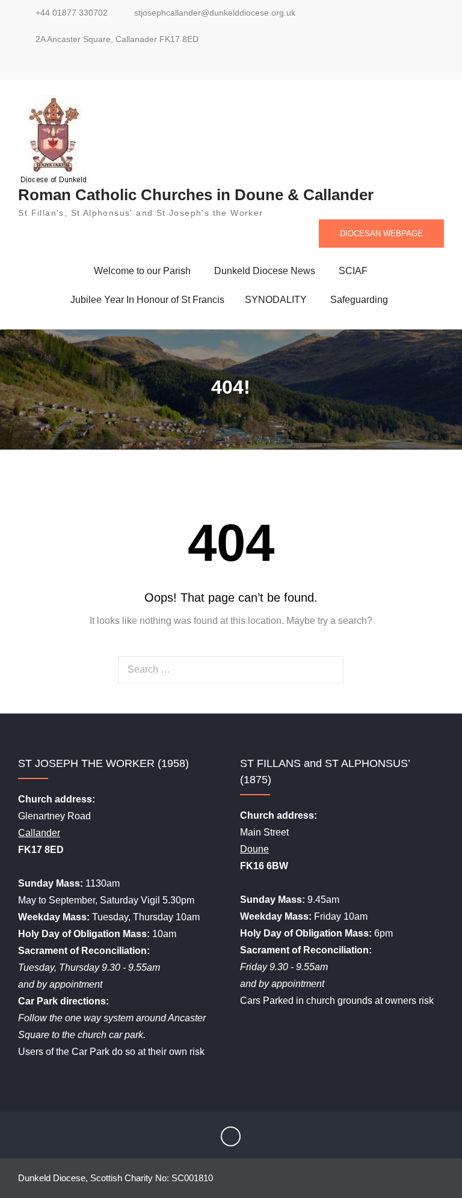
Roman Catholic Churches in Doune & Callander (196, 195)
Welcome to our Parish (142, 271)
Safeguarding (359, 300)
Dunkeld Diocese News (264, 271)
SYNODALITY (276, 300)
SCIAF (353, 271)
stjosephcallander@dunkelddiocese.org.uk (214, 13)
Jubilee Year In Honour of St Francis (147, 300)
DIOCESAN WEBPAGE (381, 233)
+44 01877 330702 (71, 13)
